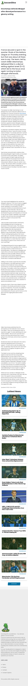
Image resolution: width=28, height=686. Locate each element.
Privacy (4, 667)
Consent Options (6, 672)
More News (14, 583)
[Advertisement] (14, 30)
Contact (4, 670)
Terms (4, 664)
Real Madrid (23, 113)
